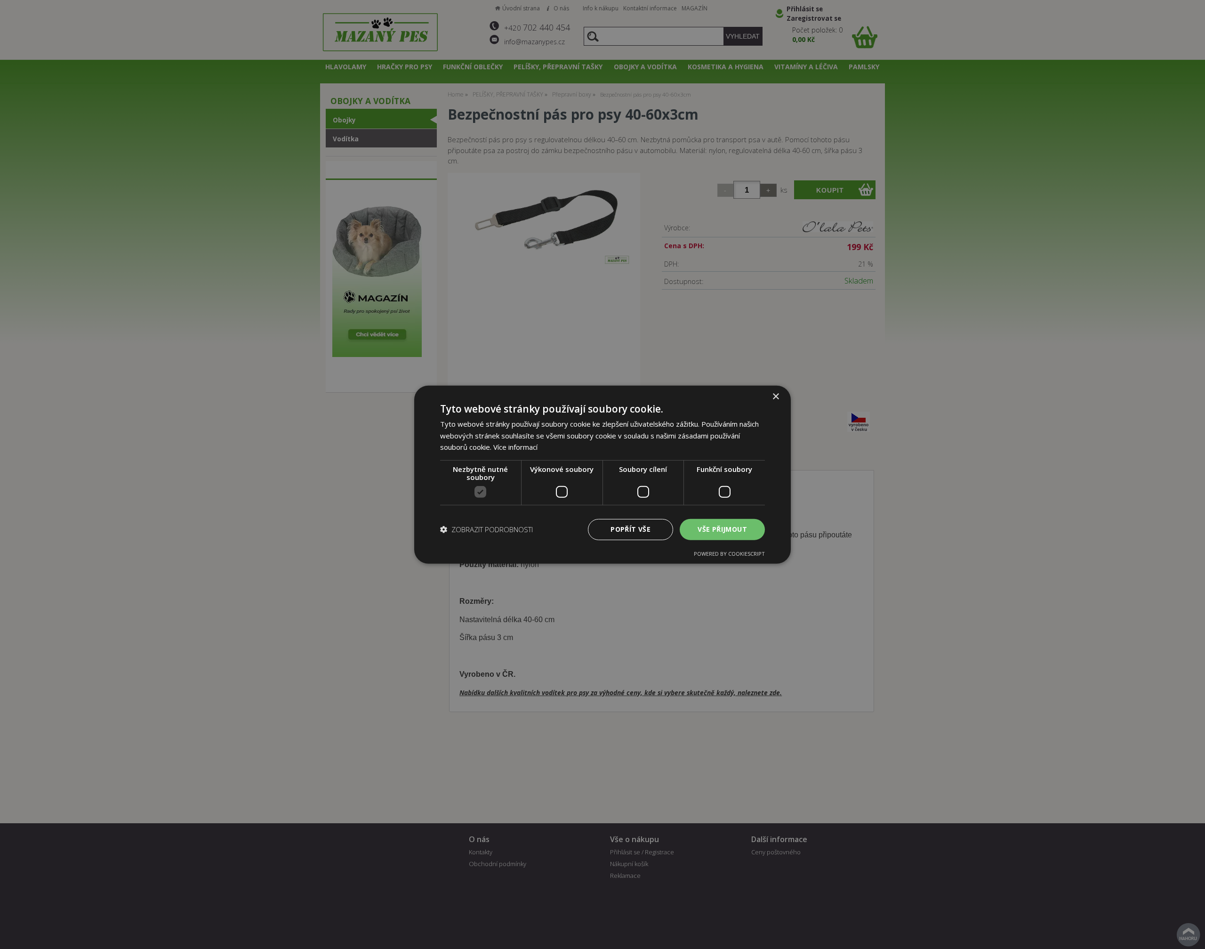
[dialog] (602, 474)
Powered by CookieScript (729, 553)
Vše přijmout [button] (722, 529)
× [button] (775, 396)
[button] (486, 529)
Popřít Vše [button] (631, 529)
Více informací (515, 447)
